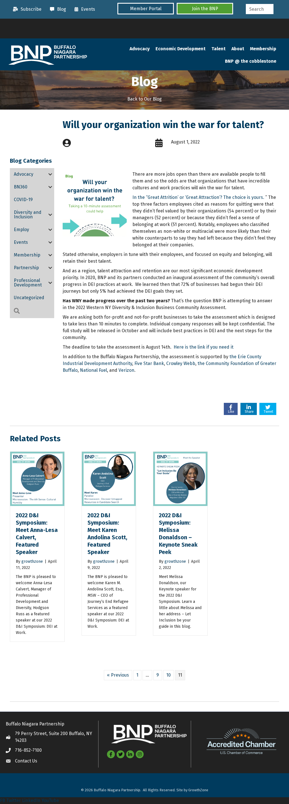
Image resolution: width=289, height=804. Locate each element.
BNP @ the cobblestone (250, 61)
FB (2, 800)
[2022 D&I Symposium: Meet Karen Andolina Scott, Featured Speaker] (109, 478)
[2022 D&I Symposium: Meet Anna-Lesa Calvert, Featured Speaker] (37, 478)
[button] (145, 8)
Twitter (13, 800)
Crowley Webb (180, 363)
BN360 (20, 187)
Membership (263, 48)
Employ (21, 229)
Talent (218, 48)
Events (21, 242)
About (237, 48)
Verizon (126, 370)
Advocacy (140, 48)
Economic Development (180, 48)
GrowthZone (198, 790)
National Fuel (93, 370)
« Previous (118, 675)
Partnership (26, 267)
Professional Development (28, 283)
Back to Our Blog (144, 99)
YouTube (50, 800)
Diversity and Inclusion (27, 215)
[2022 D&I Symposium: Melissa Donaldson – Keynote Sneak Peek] (180, 478)
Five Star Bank (149, 363)
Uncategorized (29, 297)
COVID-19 (23, 199)
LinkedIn (31, 800)
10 (168, 675)
